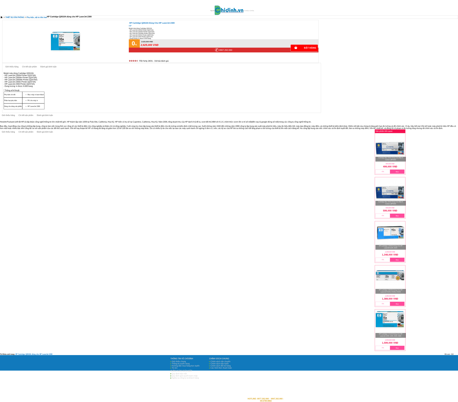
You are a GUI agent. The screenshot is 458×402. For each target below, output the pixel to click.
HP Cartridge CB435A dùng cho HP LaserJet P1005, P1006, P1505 (390, 291)
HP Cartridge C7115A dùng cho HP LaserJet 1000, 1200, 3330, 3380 (390, 335)
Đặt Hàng (310, 48)
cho (37, 354)
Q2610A (28, 354)
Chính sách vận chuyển (220, 361)
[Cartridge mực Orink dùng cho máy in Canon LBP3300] (390, 192)
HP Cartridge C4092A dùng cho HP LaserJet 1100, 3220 (390, 247)
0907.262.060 (225, 50)
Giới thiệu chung (179, 361)
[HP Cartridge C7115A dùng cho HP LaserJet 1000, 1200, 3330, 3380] (390, 324)
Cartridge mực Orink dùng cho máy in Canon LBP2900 (390, 159)
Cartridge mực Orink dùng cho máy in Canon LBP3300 (390, 203)
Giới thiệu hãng (11, 67)
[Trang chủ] (1, 17)
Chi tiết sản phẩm (29, 67)
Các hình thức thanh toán (221, 368)
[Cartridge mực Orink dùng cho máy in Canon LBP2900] (390, 148)
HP (130, 26)
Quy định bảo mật (179, 374)
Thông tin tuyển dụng (181, 364)
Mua (397, 172)
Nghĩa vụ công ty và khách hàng (185, 378)
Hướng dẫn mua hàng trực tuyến (186, 366)
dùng (34, 354)
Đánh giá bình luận (48, 67)
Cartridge (21, 354)
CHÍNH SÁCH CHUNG (219, 359)
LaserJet (45, 354)
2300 (50, 354)
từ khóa (221, 10)
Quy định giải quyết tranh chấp (185, 376)
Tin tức (175, 368)
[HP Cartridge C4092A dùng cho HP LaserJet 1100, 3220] (390, 236)
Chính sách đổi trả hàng (221, 366)
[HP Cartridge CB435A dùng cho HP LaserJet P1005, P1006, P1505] (390, 280)
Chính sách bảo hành (220, 364)
